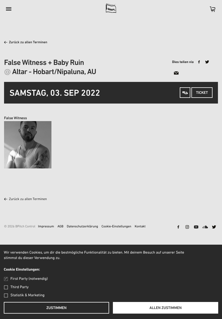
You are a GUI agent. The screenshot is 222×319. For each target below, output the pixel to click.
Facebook (178, 227)
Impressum (46, 227)
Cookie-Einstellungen (116, 227)
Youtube (196, 227)
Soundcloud (205, 227)
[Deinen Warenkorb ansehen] (209, 11)
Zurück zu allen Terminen (28, 43)
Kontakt (140, 227)
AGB (60, 227)
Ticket (202, 93)
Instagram (187, 227)
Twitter (214, 227)
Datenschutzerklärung (82, 227)
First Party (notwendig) (29, 279)
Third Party (20, 287)
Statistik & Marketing (28, 295)
